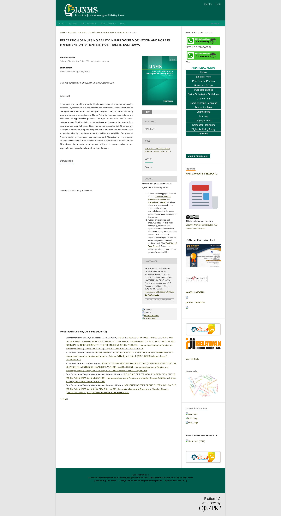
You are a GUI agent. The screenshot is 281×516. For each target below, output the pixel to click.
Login (218, 4)
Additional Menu (108, 23)
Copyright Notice (203, 120)
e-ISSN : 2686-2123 (195, 292)
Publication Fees (203, 107)
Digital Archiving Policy (203, 129)
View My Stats (192, 359)
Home (62, 32)
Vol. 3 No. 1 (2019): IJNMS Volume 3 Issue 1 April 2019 (102, 32)
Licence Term (203, 98)
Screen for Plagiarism (203, 125)
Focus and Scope (203, 85)
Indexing (203, 116)
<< (61, 399)
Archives (73, 23)
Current (61, 23)
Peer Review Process (203, 81)
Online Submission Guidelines (203, 94)
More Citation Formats (159, 300)
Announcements (88, 23)
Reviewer (203, 134)
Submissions (203, 112)
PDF (148, 112)
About (123, 23)
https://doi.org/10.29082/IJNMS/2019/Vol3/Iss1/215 (90, 82)
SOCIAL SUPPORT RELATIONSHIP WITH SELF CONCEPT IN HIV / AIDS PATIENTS (134, 352)
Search (215, 23)
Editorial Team (203, 76)
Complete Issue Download (203, 103)
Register (208, 4)
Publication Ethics (203, 90)
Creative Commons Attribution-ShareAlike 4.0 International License (159, 199)
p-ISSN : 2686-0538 (195, 302)
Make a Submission (198, 156)
